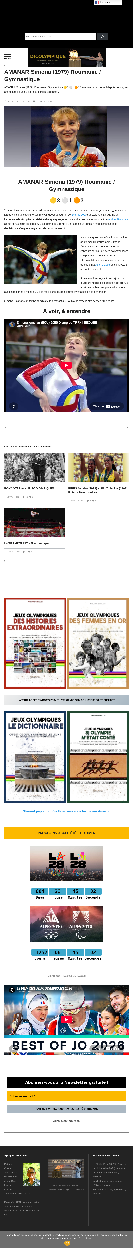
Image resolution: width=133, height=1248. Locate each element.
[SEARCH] (102, 36)
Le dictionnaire (100, 1168)
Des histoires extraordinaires (107, 1181)
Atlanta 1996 (102, 264)
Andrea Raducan (118, 219)
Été (6, 65)
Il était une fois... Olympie (106, 1189)
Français (104, 2)
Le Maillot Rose (101, 1164)
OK (67, 1243)
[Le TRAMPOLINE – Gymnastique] (34, 522)
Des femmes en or (102, 1172)
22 (27, 497)
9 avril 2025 (14, 101)
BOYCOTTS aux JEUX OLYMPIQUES (29, 488)
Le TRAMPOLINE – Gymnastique (26, 543)
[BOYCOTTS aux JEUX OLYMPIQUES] (34, 467)
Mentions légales (64, 1190)
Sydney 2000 (79, 214)
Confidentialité (78, 1190)
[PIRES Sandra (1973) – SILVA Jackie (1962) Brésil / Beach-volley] (98, 467)
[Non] (129, 1239)
